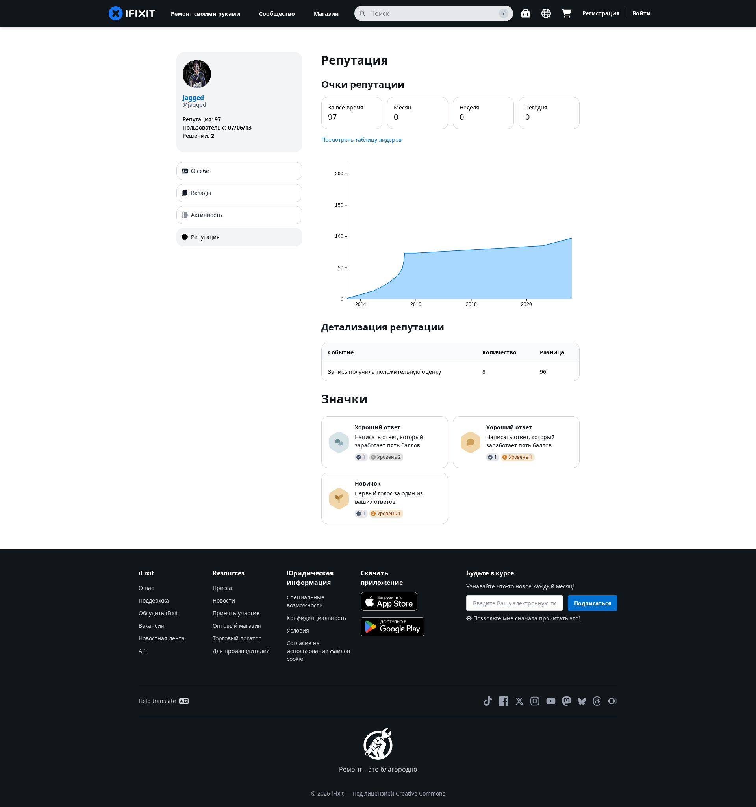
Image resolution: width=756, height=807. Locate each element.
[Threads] (597, 701)
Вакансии (152, 625)
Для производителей (241, 651)
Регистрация (600, 13)
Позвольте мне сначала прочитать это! (526, 618)
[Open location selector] (546, 13)
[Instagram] (535, 701)
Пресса (222, 588)
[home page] (132, 13)
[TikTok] (488, 701)
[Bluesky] (582, 701)
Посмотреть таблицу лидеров (361, 139)
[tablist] (239, 204)
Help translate (157, 701)
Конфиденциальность (316, 617)
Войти (641, 13)
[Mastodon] (566, 701)
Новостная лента (162, 638)
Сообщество (277, 13)
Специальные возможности (305, 601)
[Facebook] (503, 701)
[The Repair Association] (612, 701)
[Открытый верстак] (526, 13)
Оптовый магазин (237, 625)
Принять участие (236, 613)
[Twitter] (519, 701)
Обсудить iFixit (158, 613)
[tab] (239, 171)
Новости (224, 600)
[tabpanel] (450, 288)
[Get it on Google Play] (392, 626)
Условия (298, 630)
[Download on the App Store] (389, 601)
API (143, 651)
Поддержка (154, 600)
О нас (146, 588)
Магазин (326, 13)
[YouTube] (551, 701)
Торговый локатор (237, 638)
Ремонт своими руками (205, 13)
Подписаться (592, 603)
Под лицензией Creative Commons (398, 793)
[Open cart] (566, 13)
